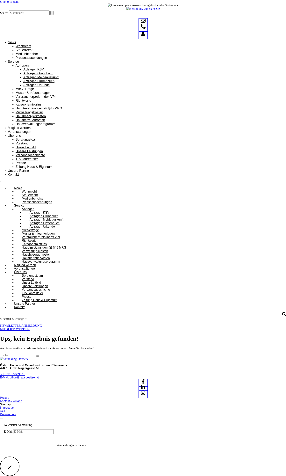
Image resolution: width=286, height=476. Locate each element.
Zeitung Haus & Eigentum (34, 167)
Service (13, 61)
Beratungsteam (27, 139)
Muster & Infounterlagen (33, 93)
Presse (21, 163)
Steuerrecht (24, 50)
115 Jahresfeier (27, 159)
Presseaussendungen (31, 58)
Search (4, 12)
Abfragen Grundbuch (38, 73)
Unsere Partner (19, 170)
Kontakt (13, 174)
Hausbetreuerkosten (30, 120)
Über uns (14, 135)
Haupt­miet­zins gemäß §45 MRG (39, 108)
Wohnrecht (23, 46)
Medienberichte (27, 54)
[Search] (52, 13)
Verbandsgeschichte (30, 155)
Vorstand (22, 143)
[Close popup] (9, 466)
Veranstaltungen (19, 132)
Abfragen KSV (33, 69)
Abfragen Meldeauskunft (41, 77)
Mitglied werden (19, 128)
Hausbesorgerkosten (31, 116)
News (12, 42)
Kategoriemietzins (29, 104)
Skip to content (9, 1)
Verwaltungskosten (29, 112)
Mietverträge (25, 89)
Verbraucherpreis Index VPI (36, 97)
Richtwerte (23, 100)
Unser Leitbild (26, 147)
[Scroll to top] (1, 418)
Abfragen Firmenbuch (38, 81)
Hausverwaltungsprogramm (35, 124)
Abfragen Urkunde (36, 85)
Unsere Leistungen (29, 151)
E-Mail (8, 431)
